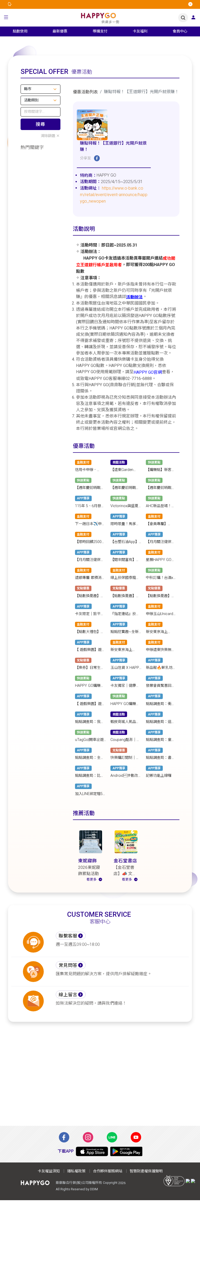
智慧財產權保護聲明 (146, 1171)
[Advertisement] (100, 1077)
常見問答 (68, 965)
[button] (6, 17)
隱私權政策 (76, 1171)
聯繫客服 (68, 936)
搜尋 (40, 124)
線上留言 (68, 994)
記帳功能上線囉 (158, 776)
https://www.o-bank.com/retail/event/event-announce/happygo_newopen (113, 195)
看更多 (91, 879)
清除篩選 (48, 136)
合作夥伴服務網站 (107, 1171)
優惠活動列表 (85, 91)
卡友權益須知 (49, 1171)
